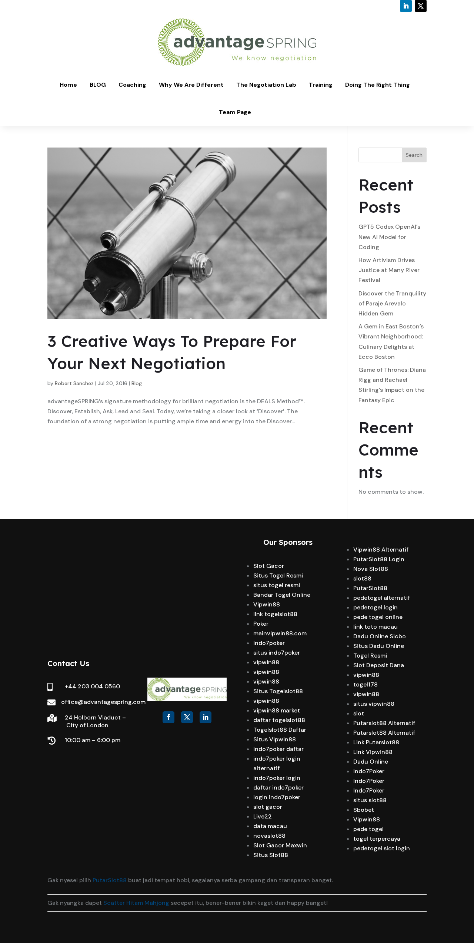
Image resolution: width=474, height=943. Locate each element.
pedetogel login (375, 607)
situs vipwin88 (373, 704)
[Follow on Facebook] (168, 717)
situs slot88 (370, 800)
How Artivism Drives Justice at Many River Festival (389, 270)
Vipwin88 (266, 604)
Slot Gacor (268, 566)
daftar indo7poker (278, 787)
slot (358, 713)
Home (68, 85)
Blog (136, 383)
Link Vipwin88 (373, 752)
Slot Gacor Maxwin (280, 845)
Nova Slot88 (370, 569)
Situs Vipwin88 (274, 739)
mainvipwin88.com (280, 633)
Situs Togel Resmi (278, 575)
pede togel (368, 829)
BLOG (98, 85)
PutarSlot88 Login (378, 559)
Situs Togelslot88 (278, 691)
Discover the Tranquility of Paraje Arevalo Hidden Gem (392, 303)
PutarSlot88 (370, 588)
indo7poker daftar (278, 749)
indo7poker (269, 643)
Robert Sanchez (74, 383)
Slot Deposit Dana (378, 665)
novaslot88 (269, 836)
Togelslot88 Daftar (279, 730)
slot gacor (267, 807)
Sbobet (363, 810)
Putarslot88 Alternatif (384, 723)
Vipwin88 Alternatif (380, 549)
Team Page (235, 112)
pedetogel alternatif (381, 598)
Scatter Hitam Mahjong (136, 903)
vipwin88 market (276, 710)
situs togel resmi (276, 585)
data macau (270, 826)
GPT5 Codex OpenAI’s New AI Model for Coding (389, 237)
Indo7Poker (368, 771)
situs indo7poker (276, 652)
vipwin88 (266, 662)
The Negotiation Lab (266, 85)
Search (414, 155)
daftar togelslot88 (279, 720)
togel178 (365, 684)
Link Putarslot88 (376, 742)
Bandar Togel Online (281, 595)
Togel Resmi (370, 655)
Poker (260, 624)
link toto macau (375, 627)
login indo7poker (276, 797)
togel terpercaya (376, 839)
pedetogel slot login (381, 848)
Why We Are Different (191, 85)
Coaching (132, 85)
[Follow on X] (421, 6)
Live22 (262, 816)
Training (321, 85)
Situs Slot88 (270, 855)
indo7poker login (276, 778)
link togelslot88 (275, 614)
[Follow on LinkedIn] (406, 6)
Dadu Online (370, 761)
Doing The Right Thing (377, 85)
